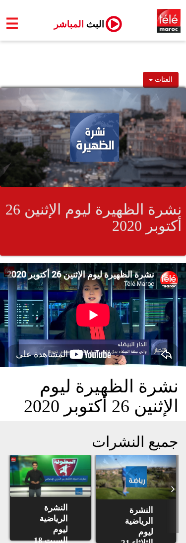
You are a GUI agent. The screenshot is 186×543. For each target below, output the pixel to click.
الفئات (163, 79)
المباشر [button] (75, 24)
